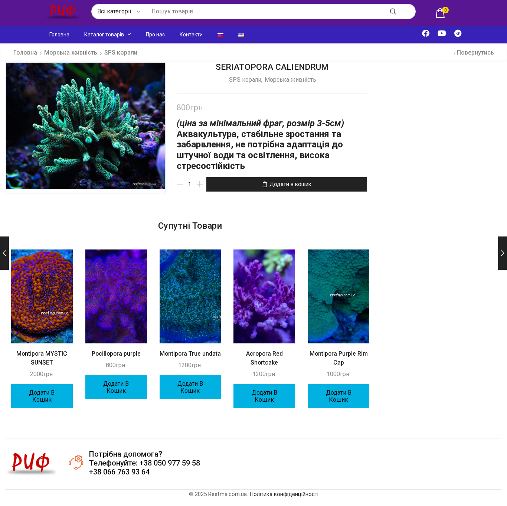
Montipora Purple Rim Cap (339, 358)
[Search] (393, 11)
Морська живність (70, 52)
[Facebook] (425, 33)
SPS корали (120, 52)
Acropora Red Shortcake (264, 358)
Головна (59, 34)
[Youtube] (441, 33)
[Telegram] (457, 33)
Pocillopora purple (116, 353)
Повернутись (475, 52)
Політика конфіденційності (283, 494)
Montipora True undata (190, 353)
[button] (442, 13)
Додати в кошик (290, 184)
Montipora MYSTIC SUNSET (41, 358)
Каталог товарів (104, 34)
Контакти (191, 34)
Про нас (155, 34)
